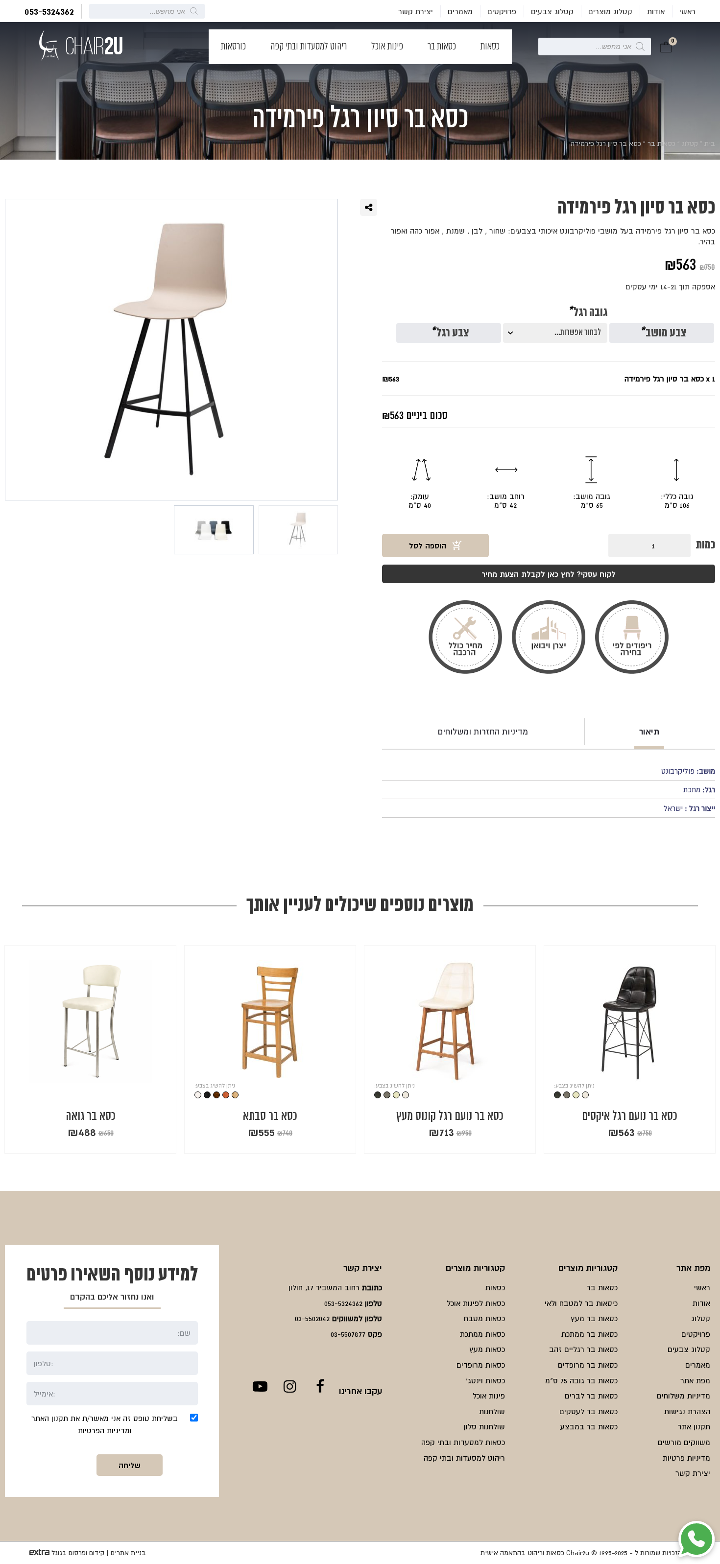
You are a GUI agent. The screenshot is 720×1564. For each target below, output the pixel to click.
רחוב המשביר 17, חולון (324, 1287)
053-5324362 (49, 11)
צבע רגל (450, 333)
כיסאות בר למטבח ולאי (581, 1303)
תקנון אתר (694, 1426)
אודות (656, 11)
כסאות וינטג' (485, 1380)
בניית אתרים (128, 1553)
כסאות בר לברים (591, 1395)
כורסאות (233, 47)
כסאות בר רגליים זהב (583, 1349)
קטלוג (690, 143)
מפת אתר (695, 1380)
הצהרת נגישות (687, 1411)
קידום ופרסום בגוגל (77, 1553)
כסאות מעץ (487, 1349)
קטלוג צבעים (552, 11)
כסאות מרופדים (480, 1364)
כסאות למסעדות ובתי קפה (463, 1442)
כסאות (490, 47)
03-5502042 (312, 1318)
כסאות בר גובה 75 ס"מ (581, 1380)
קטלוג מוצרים (610, 11)
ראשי (687, 11)
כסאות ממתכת (482, 1333)
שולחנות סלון (484, 1426)
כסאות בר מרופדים (588, 1364)
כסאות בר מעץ (594, 1318)
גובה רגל (587, 313)
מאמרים (460, 11)
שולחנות (492, 1411)
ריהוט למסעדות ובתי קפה (308, 47)
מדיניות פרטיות (686, 1457)
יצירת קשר (415, 11)
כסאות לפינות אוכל (476, 1303)
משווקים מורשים (684, 1442)
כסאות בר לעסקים (588, 1411)
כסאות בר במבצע (589, 1426)
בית (709, 143)
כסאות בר (442, 47)
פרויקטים (501, 11)
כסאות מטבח (484, 1318)
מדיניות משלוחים (683, 1395)
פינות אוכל (387, 47)
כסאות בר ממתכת (589, 1333)
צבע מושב (663, 333)
